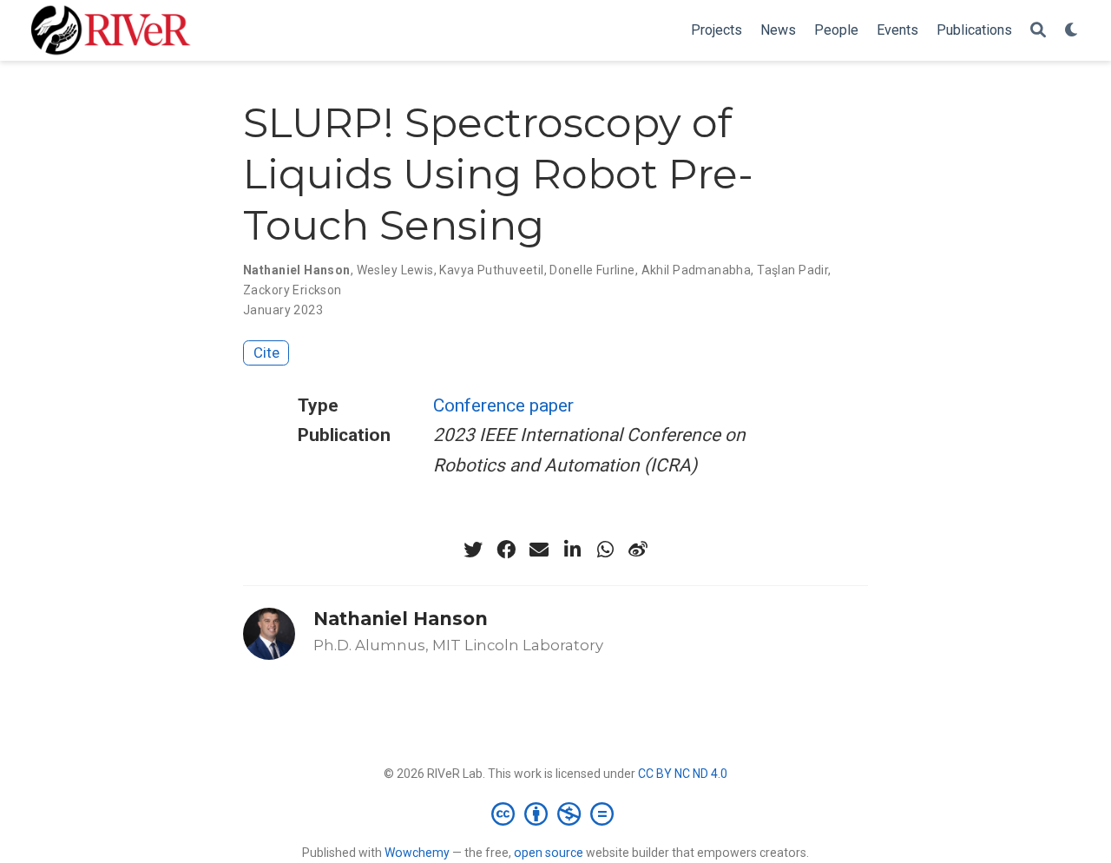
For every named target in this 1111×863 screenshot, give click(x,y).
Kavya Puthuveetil (491, 270)
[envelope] (539, 550)
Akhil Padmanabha (696, 270)
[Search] (1038, 31)
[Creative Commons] (556, 813)
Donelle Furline (591, 270)
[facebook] (506, 550)
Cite (266, 352)
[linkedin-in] (572, 550)
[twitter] (473, 550)
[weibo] (638, 550)
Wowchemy (417, 853)
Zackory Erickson (292, 290)
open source (548, 853)
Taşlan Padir (792, 270)
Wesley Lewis (395, 270)
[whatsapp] (605, 550)
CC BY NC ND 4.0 (682, 774)
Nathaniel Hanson (297, 270)
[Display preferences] (1072, 31)
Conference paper (503, 405)
